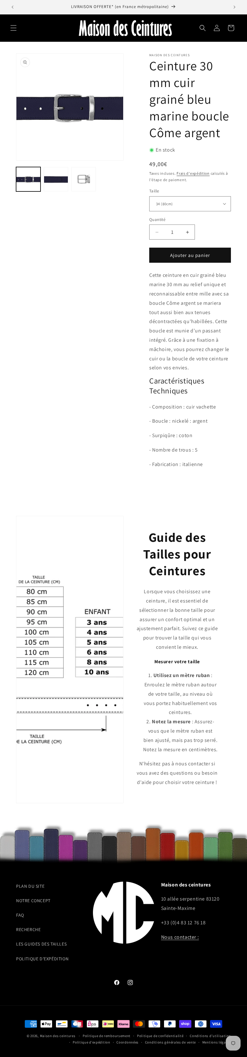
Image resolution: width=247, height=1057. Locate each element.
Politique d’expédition (91, 1042)
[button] (13, 28)
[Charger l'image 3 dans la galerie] (83, 179)
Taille (154, 191)
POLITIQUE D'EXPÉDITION (42, 959)
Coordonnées (127, 1042)
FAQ (20, 915)
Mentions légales (216, 1042)
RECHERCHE (28, 929)
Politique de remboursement (107, 1036)
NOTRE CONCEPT (33, 900)
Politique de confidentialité (160, 1036)
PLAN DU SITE (30, 886)
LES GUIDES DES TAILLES (41, 944)
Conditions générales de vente (170, 1042)
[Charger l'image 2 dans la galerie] (56, 179)
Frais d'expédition (193, 173)
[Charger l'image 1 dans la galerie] (28, 179)
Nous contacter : (180, 937)
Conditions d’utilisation (210, 1036)
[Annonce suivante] (234, 7)
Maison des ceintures (58, 1036)
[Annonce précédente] (12, 7)
